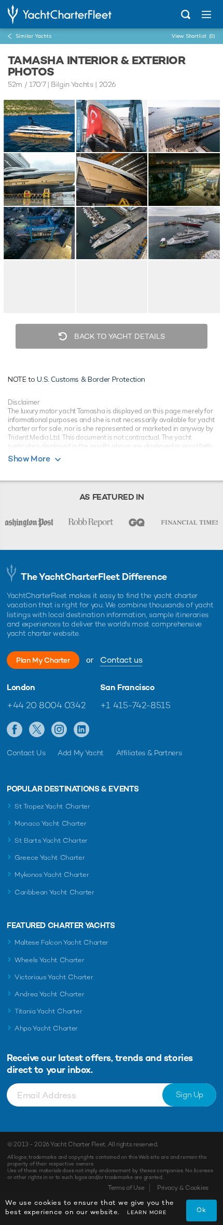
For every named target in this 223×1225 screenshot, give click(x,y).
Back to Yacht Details (118, 336)
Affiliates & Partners (149, 752)
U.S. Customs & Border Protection (91, 379)
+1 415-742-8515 (135, 705)
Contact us (121, 659)
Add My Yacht (81, 752)
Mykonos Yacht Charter (52, 874)
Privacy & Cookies (182, 1188)
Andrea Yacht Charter (50, 994)
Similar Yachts (33, 36)
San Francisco (127, 687)
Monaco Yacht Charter (51, 823)
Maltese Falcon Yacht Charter (61, 942)
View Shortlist (193, 36)
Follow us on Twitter (37, 730)
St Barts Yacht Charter (51, 840)
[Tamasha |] (112, 126)
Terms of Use (126, 1188)
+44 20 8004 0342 (46, 705)
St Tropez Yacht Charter (52, 806)
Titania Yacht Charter (48, 1011)
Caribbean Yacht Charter (54, 892)
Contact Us (26, 752)
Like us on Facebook (15, 730)
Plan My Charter (43, 660)
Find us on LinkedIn (82, 730)
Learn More (146, 1212)
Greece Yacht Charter (50, 857)
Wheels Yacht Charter (50, 959)
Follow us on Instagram (59, 730)
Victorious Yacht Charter (54, 977)
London (21, 687)
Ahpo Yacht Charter (46, 1028)
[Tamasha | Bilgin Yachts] (39, 126)
